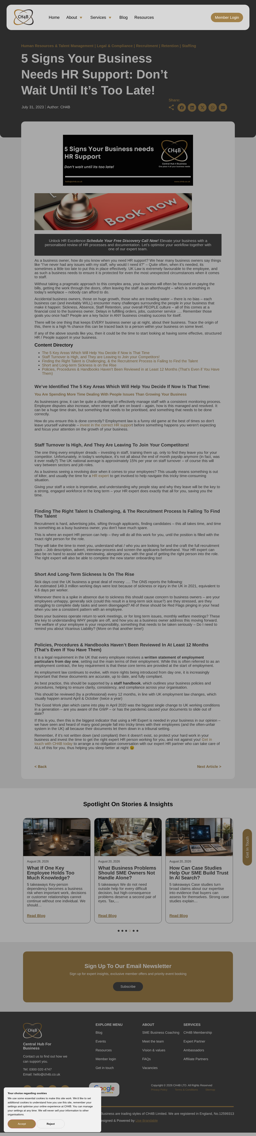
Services (98, 17)
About (71, 17)
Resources (144, 17)
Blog (123, 17)
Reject (51, 1123)
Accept (22, 1123)
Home (54, 17)
